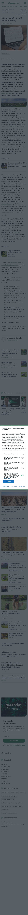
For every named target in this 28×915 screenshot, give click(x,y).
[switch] (22, 458)
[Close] (25, 428)
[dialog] (14, 457)
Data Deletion (6, 486)
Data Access (14, 486)
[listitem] (14, 454)
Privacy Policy (22, 486)
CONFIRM (8, 481)
